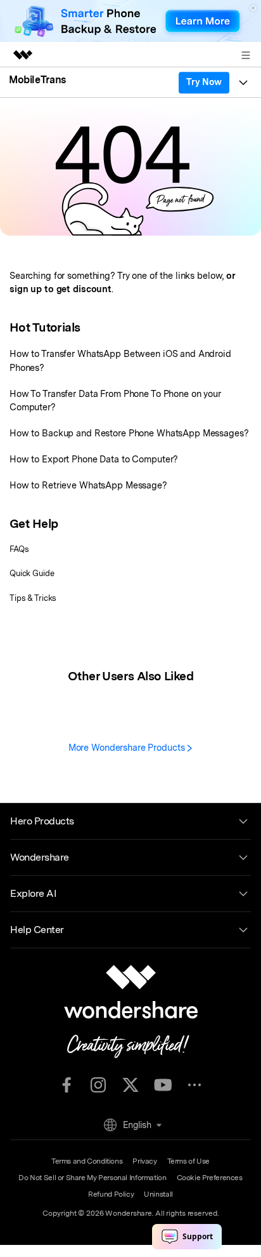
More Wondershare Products (128, 747)
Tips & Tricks (33, 598)
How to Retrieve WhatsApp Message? (88, 485)
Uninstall (158, 1194)
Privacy (144, 1161)
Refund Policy (111, 1194)
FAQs (19, 549)
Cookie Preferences (210, 1177)
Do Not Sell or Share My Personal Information (92, 1177)
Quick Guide (32, 573)
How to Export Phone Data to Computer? (94, 459)
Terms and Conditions (86, 1161)
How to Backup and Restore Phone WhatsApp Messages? (129, 432)
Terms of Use (188, 1161)
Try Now (203, 82)
